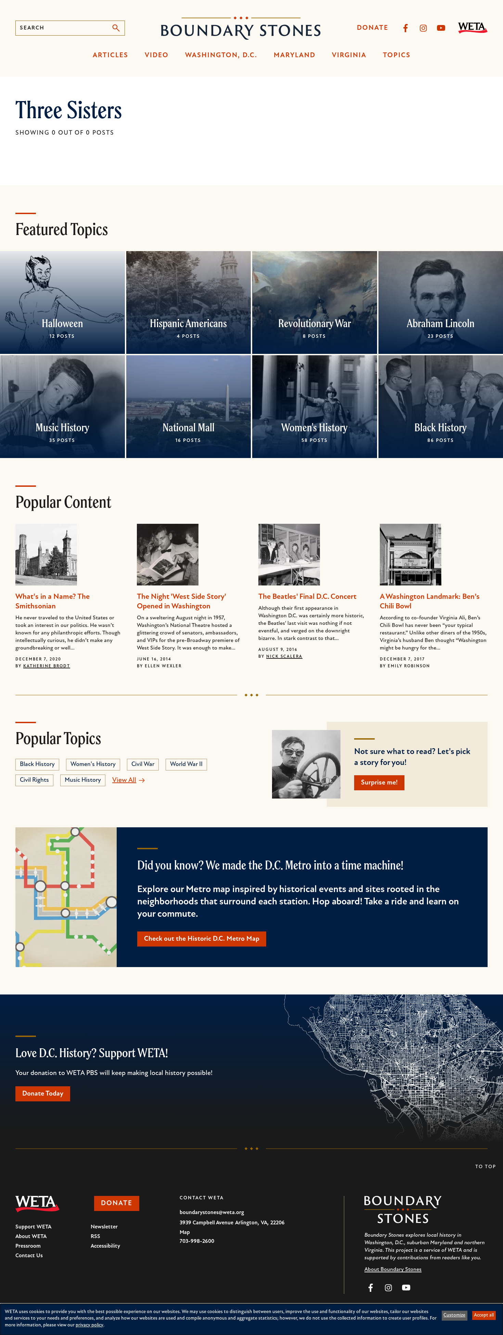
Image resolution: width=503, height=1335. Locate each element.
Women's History (314, 427)
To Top (485, 1167)
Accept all (484, 1315)
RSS (95, 1236)
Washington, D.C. (221, 55)
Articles (110, 55)
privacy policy (89, 1325)
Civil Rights (34, 780)
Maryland (294, 55)
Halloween (62, 323)
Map (185, 1232)
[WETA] (473, 28)
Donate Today (42, 1093)
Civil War (142, 765)
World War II (186, 765)
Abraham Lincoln (441, 323)
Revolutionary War (314, 323)
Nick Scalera (284, 657)
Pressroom (28, 1246)
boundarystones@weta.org (212, 1212)
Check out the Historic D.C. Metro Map (201, 939)
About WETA (31, 1236)
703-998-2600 (197, 1241)
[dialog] (251, 1319)
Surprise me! (379, 782)
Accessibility (105, 1246)
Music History (62, 427)
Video (157, 55)
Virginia (349, 55)
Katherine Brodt (46, 666)
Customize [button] (454, 1315)
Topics (397, 55)
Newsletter (104, 1227)
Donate (372, 28)
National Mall (189, 427)
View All (124, 780)
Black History (440, 427)
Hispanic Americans (188, 323)
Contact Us (29, 1256)
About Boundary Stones (393, 1269)
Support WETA (33, 1227)
